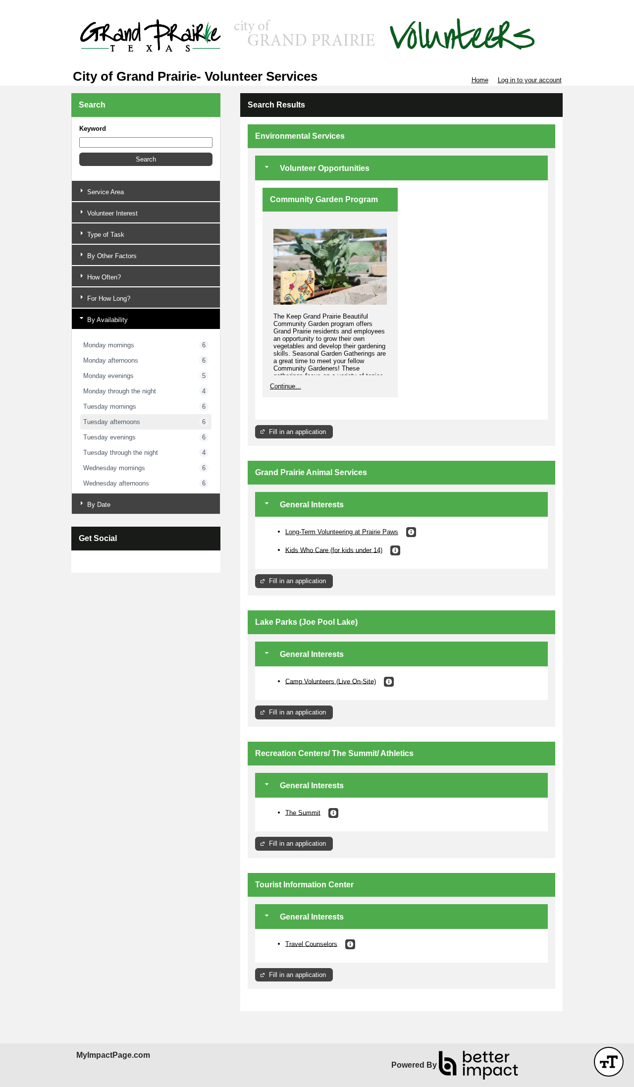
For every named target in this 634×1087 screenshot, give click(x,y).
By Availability (106, 320)
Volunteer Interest (111, 213)
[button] (145, 159)
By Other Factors (111, 256)
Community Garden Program (324, 199)
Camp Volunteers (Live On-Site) (330, 681)
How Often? (103, 277)
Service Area (104, 192)
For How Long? (107, 298)
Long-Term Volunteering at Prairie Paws (341, 532)
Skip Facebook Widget (111, 561)
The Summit (302, 812)
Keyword (92, 128)
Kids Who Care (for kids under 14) (333, 549)
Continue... (285, 386)
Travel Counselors (311, 943)
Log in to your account (530, 80)
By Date (97, 504)
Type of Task (104, 234)
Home (480, 80)
